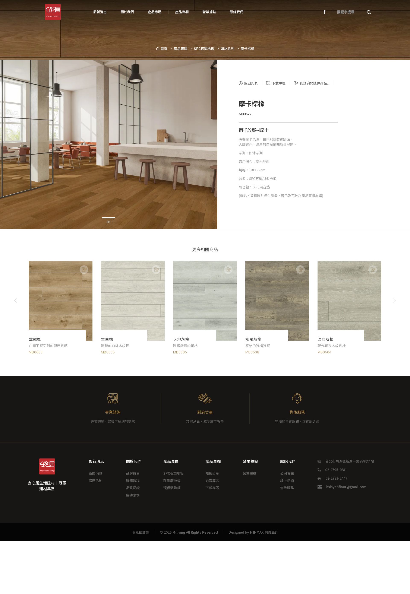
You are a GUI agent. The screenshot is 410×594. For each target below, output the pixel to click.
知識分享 (212, 473)
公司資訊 (287, 473)
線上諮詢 (287, 480)
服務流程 (133, 480)
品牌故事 (133, 473)
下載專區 (212, 487)
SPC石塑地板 (204, 48)
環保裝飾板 (171, 487)
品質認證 (133, 487)
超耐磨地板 (171, 480)
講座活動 (95, 480)
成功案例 (133, 495)
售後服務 (287, 487)
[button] (108, 217)
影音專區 (212, 480)
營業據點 (249, 473)
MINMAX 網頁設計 (264, 532)
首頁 (163, 48)
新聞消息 (95, 473)
